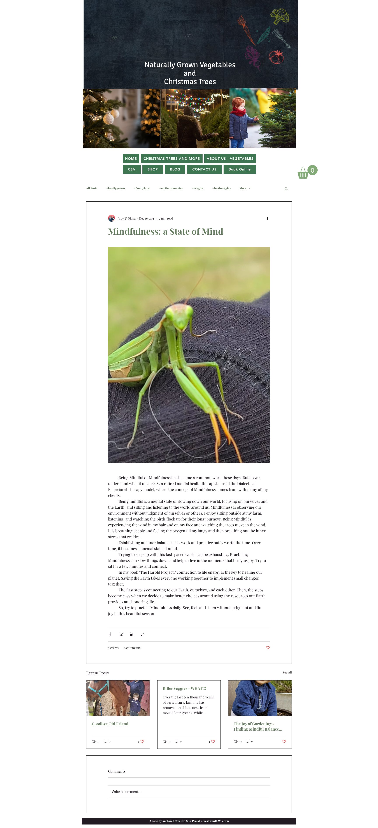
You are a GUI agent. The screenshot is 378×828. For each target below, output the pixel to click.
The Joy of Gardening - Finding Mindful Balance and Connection (256, 726)
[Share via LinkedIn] (132, 634)
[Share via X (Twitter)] (121, 634)
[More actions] (267, 218)
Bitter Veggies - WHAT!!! (184, 688)
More (243, 188)
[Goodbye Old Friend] (118, 698)
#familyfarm (142, 188)
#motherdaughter (171, 188)
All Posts (92, 188)
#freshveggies (221, 188)
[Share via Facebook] (110, 634)
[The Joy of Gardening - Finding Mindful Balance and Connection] (260, 698)
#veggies (197, 188)
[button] (307, 172)
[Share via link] (142, 634)
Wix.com (223, 821)
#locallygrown (115, 188)
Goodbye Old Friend (110, 723)
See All (287, 672)
